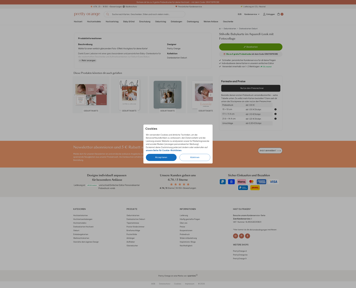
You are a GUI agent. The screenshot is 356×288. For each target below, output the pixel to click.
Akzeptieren (161, 157)
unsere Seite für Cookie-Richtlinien (163, 150)
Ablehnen (195, 157)
